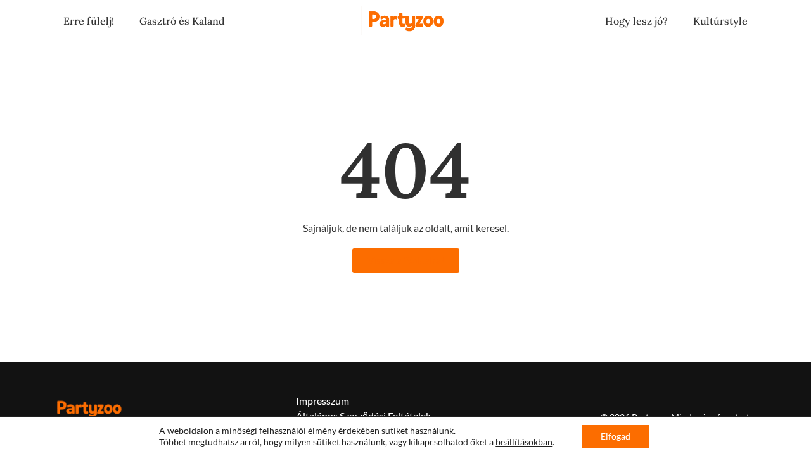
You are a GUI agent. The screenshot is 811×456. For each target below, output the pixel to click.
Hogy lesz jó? (636, 21)
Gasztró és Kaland (182, 21)
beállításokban (523, 441)
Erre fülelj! (88, 21)
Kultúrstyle (720, 21)
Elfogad (615, 436)
